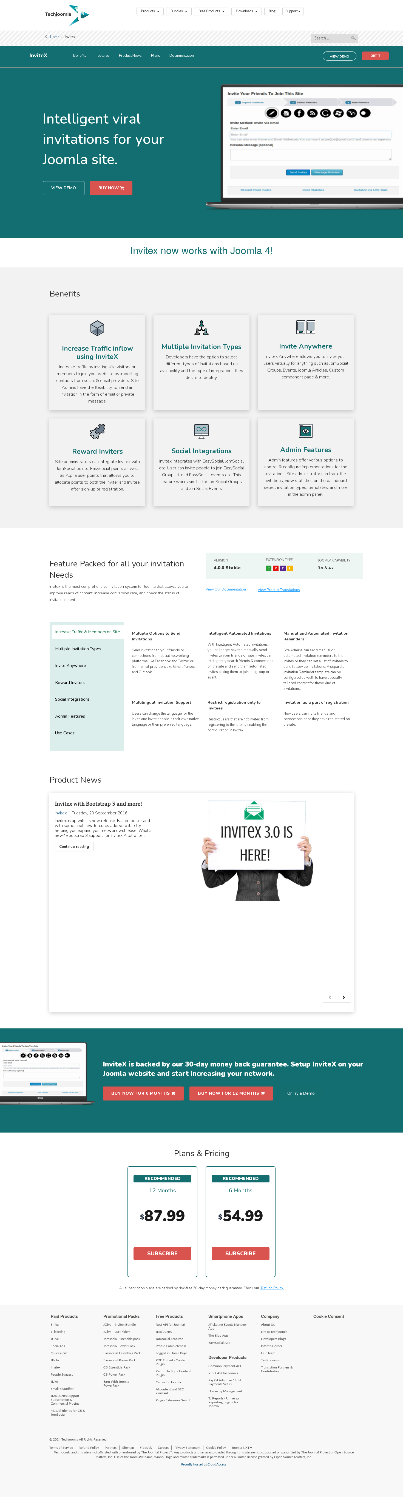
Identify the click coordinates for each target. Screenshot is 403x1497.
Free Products (209, 11)
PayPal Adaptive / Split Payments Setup (224, 1382)
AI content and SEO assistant (170, 1391)
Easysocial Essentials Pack (122, 1353)
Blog (272, 11)
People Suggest (62, 1374)
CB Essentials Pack (116, 1367)
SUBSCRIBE (162, 1253)
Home (54, 37)
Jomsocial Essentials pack (121, 1339)
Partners (111, 1447)
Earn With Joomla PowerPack (116, 1383)
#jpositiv (146, 1447)
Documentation (181, 55)
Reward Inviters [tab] (70, 682)
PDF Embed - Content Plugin (172, 1362)
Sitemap (128, 1447)
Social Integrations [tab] (72, 699)
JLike (54, 1381)
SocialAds (58, 1346)
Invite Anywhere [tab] (70, 665)
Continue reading (74, 846)
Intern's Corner (271, 1346)
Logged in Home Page (171, 1353)
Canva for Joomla (168, 1382)
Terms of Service (61, 1447)
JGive (55, 1339)
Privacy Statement (187, 1447)
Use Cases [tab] (65, 733)
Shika (55, 1324)
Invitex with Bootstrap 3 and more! (98, 803)
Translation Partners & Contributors (277, 1369)
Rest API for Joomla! (170, 1324)
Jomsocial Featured (169, 1339)
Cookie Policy (216, 1447)
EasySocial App (219, 1342)
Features (103, 55)
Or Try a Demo (301, 1093)
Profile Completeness (171, 1346)
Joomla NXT (240, 1447)
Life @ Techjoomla (274, 1331)
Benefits (79, 55)
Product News (130, 55)
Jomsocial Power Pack (119, 1346)
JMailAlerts (164, 1331)
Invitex (61, 813)
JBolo (55, 1360)
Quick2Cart (59, 1353)
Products (148, 11)
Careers (163, 1447)
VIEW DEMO (339, 56)
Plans (155, 55)
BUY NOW (109, 188)
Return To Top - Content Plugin (173, 1373)
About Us (268, 1324)
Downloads (245, 11)
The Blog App (218, 1335)
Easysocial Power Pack (119, 1360)
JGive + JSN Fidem (116, 1331)
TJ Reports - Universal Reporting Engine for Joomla (224, 1402)
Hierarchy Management (225, 1391)
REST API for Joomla (223, 1373)
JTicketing (58, 1331)
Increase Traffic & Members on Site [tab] (87, 632)
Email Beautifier (62, 1388)
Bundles (177, 11)
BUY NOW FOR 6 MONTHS (141, 1093)
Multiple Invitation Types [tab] (78, 649)
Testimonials (270, 1360)
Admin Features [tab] (70, 716)
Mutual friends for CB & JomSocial (68, 1412)
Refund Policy (89, 1447)
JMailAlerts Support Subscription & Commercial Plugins (65, 1399)
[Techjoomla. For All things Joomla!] (67, 16)
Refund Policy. (272, 1288)
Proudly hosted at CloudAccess (203, 1464)
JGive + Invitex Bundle (119, 1324)
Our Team (268, 1353)
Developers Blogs (273, 1339)
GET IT (375, 55)
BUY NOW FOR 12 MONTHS (229, 1093)
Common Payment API (224, 1366)
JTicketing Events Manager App (227, 1326)
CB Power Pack (114, 1374)
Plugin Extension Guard (173, 1400)
